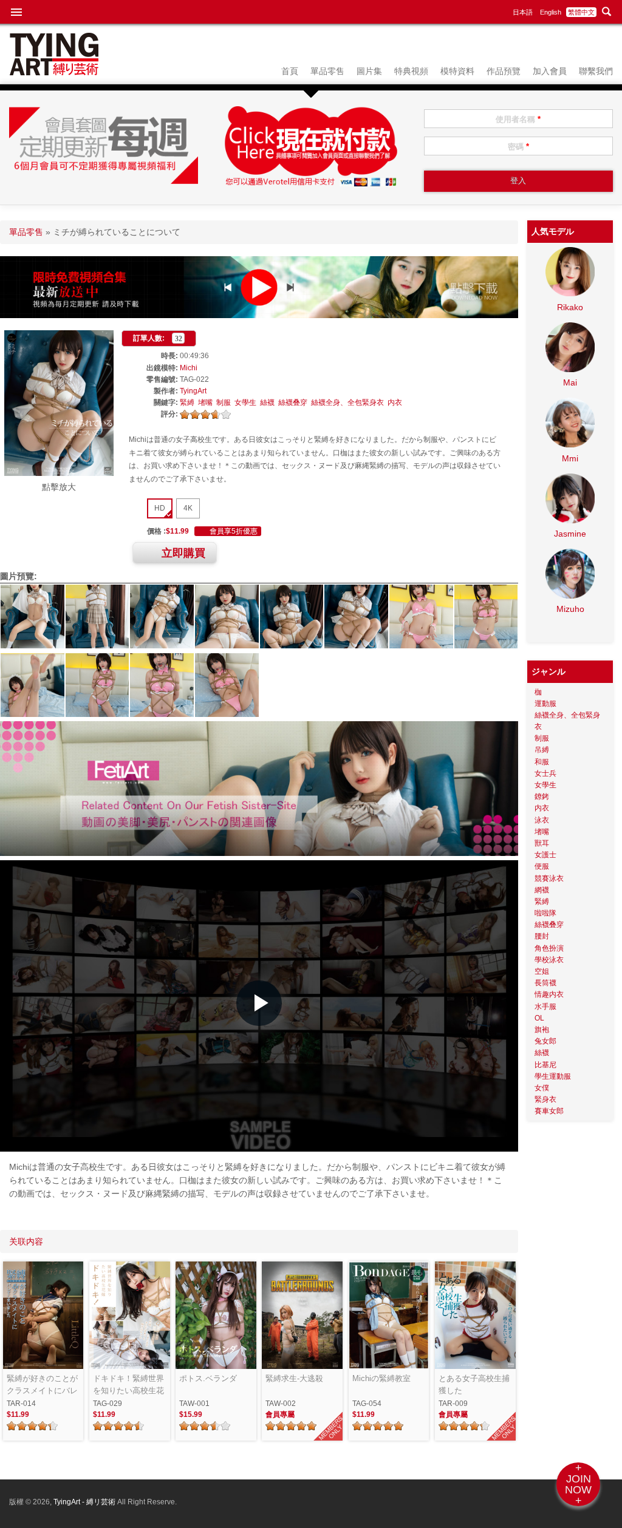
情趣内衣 (549, 994)
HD (159, 508)
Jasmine (570, 533)
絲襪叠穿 (292, 402)
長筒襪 (545, 983)
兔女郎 (545, 1041)
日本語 (523, 12)
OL (539, 1018)
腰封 (542, 936)
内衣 (395, 402)
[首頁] (54, 72)
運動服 (545, 703)
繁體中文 (581, 12)
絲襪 (267, 402)
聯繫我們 (596, 71)
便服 (542, 866)
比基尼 (545, 1065)
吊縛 (542, 749)
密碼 (518, 146)
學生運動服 (553, 1076)
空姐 (542, 971)
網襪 (542, 890)
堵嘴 (205, 402)
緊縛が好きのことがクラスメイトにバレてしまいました (42, 1385)
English (550, 12)
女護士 (545, 855)
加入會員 (550, 71)
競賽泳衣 (549, 878)
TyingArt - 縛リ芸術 (85, 1502)
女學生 (245, 402)
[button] (259, 1003)
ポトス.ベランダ (208, 1378)
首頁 (289, 71)
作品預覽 (504, 71)
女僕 (542, 1088)
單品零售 (327, 71)
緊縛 (187, 402)
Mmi (570, 458)
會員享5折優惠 (234, 531)
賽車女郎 (549, 1111)
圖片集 (369, 71)
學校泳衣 (549, 960)
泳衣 (542, 820)
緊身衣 (545, 1099)
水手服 (545, 1006)
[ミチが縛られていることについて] (59, 473)
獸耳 (542, 843)
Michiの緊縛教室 (381, 1378)
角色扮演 (549, 948)
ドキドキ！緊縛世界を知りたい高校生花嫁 (128, 1385)
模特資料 (457, 71)
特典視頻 (411, 71)
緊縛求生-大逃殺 (294, 1378)
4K (188, 508)
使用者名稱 (518, 119)
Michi (188, 368)
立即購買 (183, 553)
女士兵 (545, 773)
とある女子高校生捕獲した (474, 1384)
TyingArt (193, 391)
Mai (570, 382)
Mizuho (570, 609)
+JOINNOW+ (578, 1484)
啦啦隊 (545, 913)
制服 (223, 402)
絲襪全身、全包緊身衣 (347, 402)
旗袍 (542, 1029)
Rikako (570, 307)
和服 (542, 762)
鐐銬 (542, 796)
